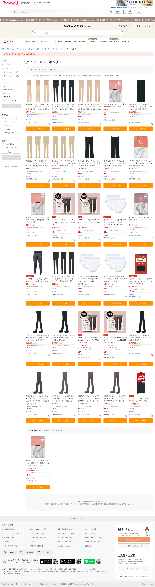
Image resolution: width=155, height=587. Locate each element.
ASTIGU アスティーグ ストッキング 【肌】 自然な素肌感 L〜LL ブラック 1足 (37, 219)
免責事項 (71, 584)
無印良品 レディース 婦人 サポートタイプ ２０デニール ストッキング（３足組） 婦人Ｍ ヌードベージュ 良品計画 (37, 163)
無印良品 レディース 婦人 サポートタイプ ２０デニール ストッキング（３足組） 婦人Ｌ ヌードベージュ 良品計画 (63, 163)
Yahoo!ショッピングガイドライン (85, 584)
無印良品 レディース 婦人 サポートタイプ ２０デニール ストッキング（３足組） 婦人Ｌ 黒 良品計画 (63, 278)
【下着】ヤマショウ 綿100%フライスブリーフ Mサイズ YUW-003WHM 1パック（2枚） (115, 278)
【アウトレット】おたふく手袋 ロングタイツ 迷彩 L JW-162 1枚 (37, 280)
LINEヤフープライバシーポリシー (26, 584)
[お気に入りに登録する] (49, 124)
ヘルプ (150, 7)
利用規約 (63, 584)
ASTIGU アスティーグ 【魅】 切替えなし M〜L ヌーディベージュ (140, 219)
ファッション (21, 49)
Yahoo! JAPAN (116, 7)
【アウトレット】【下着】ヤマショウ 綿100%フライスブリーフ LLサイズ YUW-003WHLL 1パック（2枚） (115, 222)
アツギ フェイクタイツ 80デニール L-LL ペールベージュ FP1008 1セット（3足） (89, 340)
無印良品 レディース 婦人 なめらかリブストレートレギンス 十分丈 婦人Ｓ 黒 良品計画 (114, 163)
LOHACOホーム (8, 49)
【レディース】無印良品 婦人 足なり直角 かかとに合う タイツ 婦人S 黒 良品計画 (63, 337)
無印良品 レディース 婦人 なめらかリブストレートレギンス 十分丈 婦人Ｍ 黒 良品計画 (89, 163)
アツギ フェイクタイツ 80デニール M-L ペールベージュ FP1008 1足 (89, 222)
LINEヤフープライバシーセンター (49, 584)
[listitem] (77, 54)
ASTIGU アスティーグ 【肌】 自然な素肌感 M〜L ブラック (115, 105)
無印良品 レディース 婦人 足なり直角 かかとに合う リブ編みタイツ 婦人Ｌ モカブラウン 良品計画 (89, 398)
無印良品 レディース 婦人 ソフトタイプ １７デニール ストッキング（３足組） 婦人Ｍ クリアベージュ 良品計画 (37, 106)
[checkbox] (3, 122)
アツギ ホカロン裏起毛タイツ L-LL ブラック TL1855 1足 (140, 400)
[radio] (3, 144)
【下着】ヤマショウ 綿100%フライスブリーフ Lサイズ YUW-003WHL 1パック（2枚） (89, 278)
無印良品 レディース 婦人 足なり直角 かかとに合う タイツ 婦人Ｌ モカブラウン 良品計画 (63, 398)
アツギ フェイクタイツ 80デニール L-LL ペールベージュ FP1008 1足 (63, 222)
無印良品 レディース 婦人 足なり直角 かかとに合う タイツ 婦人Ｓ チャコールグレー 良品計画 (37, 398)
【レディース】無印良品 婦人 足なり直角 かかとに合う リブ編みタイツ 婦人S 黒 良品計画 (37, 337)
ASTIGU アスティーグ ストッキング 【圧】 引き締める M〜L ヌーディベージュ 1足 (140, 163)
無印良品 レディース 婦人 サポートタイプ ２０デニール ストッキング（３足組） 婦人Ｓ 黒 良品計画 (63, 106)
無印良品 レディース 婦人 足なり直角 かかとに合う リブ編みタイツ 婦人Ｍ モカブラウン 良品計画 (115, 398)
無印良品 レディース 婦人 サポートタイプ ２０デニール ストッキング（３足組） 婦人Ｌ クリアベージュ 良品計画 (89, 106)
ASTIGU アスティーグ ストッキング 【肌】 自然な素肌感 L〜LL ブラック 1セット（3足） (37, 463)
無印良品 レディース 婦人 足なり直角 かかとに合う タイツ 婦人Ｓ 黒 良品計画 (140, 337)
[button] (41, 69)
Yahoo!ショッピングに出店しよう (135, 7)
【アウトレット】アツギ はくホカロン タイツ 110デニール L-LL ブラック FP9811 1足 (140, 281)
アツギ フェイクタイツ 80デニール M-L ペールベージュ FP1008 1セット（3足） (115, 340)
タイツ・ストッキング (50, 49)
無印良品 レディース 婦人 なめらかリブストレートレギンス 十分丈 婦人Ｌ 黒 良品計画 (140, 106)
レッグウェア (34, 49)
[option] (11, 89)
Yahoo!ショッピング (8, 584)
